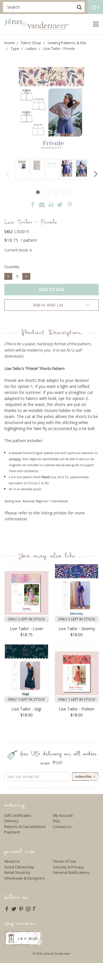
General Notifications (71, 872)
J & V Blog (23, 938)
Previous (8, 174)
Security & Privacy (68, 867)
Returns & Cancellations (25, 826)
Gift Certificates (17, 815)
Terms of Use (64, 861)
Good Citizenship (19, 867)
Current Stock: (17, 250)
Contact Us (62, 826)
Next (95, 174)
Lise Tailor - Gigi (26, 709)
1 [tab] (38, 192)
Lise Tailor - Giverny (76, 628)
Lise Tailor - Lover (26, 628)
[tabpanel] (21, 169)
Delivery (11, 820)
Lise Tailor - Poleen (76, 709)
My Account (63, 815)
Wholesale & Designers (24, 878)
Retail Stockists (17, 872)
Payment (12, 832)
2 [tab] (47, 192)
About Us (12, 861)
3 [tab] (56, 192)
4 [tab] (65, 192)
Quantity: (12, 266)
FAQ (56, 820)
